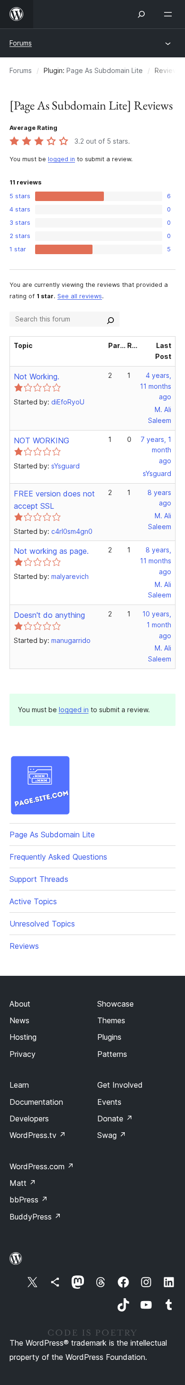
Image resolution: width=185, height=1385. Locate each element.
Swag (111, 1135)
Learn (19, 1085)
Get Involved (120, 1085)
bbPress (28, 1199)
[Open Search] (141, 14)
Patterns (112, 1054)
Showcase (115, 1004)
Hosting (23, 1037)
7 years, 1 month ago (155, 450)
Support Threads (38, 879)
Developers (29, 1118)
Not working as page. (51, 551)
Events (109, 1102)
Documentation (36, 1102)
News (19, 1020)
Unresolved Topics (42, 923)
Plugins (109, 1037)
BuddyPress (35, 1216)
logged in (61, 159)
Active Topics (33, 901)
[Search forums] (111, 319)
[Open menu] (170, 14)
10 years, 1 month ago (156, 625)
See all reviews (79, 296)
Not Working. (36, 376)
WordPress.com (41, 1166)
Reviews (24, 946)
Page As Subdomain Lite (104, 70)
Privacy (22, 1054)
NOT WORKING (41, 440)
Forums (20, 43)
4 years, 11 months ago (155, 386)
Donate (115, 1118)
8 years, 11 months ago (155, 561)
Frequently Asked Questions (58, 857)
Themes (111, 1020)
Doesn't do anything (49, 615)
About (19, 1004)
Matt (22, 1183)
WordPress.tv (37, 1135)
